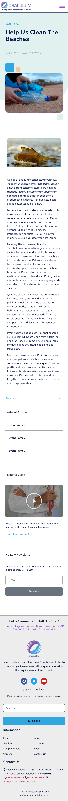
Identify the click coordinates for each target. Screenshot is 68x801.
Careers (7, 754)
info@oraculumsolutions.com (30, 626)
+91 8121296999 (44, 629)
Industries (39, 743)
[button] (34, 501)
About (37, 738)
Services (7, 743)
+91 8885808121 (15, 777)
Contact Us (40, 754)
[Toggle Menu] (62, 6)
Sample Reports (12, 748)
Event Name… (17, 425)
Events (38, 748)
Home (6, 738)
